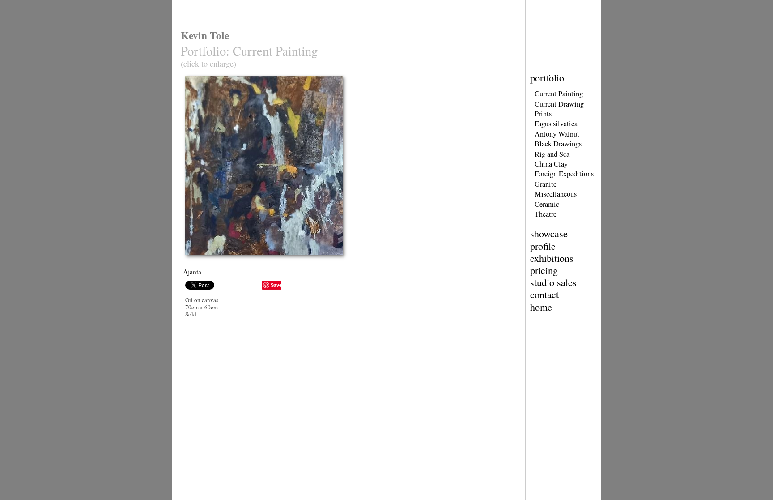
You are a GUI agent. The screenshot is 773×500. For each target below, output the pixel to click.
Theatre (545, 214)
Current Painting (559, 93)
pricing (544, 270)
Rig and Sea (552, 154)
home (541, 306)
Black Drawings (558, 144)
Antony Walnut (557, 134)
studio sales (553, 282)
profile (543, 245)
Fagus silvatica (556, 123)
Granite (545, 184)
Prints (543, 114)
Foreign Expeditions (564, 174)
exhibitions (551, 258)
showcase (549, 233)
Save (276, 285)
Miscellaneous (556, 194)
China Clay (551, 164)
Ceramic (547, 204)
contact (544, 294)
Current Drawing (559, 104)
